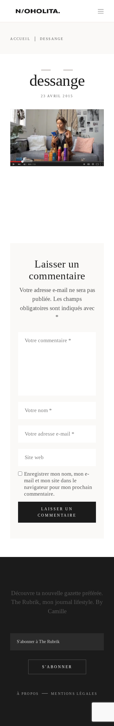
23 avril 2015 (57, 96)
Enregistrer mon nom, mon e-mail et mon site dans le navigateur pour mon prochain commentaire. (58, 484)
